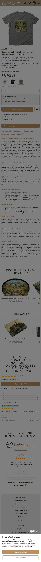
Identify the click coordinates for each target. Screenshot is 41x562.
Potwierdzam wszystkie (20, 552)
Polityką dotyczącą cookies (10, 541)
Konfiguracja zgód (20, 557)
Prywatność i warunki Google (24, 546)
